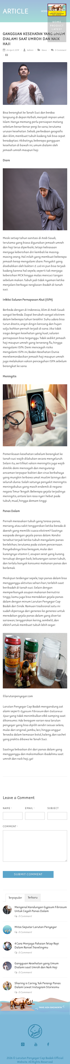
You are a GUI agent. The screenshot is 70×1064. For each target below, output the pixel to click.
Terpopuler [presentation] (15, 897)
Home (44, 11)
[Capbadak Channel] (36, 1045)
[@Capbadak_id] (22, 1045)
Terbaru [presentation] (33, 897)
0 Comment (60, 50)
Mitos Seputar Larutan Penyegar (36, 927)
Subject (53, 808)
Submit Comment (28, 874)
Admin (29, 50)
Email (30, 808)
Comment (10, 826)
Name (7, 808)
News (44, 50)
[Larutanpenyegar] (48, 1045)
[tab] (15, 897)
